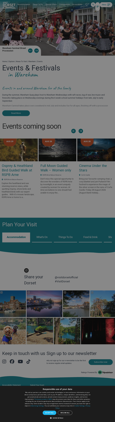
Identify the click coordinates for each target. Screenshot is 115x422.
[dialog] (57, 404)
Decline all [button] (65, 413)
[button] (57, 418)
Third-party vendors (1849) (43, 399)
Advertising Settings (37, 406)
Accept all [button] (49, 413)
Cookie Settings (80, 406)
